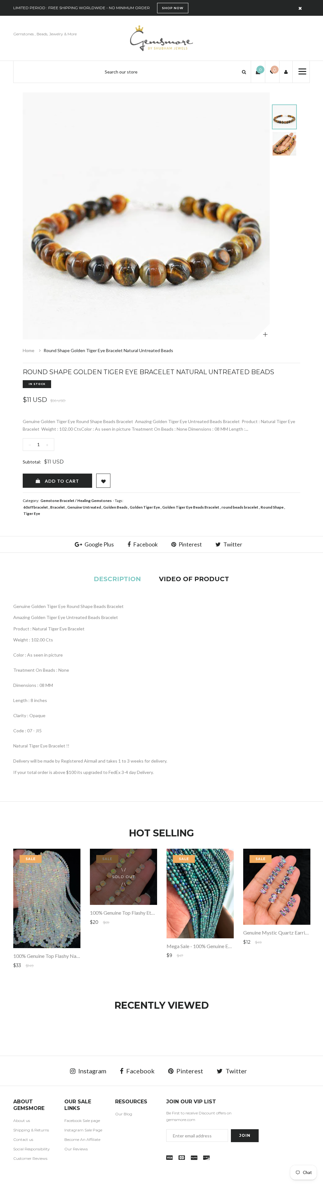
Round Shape (272, 507)
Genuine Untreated (84, 507)
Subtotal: (32, 461)
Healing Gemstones (94, 500)
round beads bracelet (239, 507)
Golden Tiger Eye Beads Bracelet (190, 507)
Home (28, 350)
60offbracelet (35, 507)
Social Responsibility (31, 1149)
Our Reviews (76, 1149)
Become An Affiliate (82, 1139)
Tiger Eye (31, 513)
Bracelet (57, 507)
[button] (244, 72)
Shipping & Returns (31, 1130)
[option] (146, 215)
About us (21, 1120)
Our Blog (123, 1114)
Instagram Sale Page (83, 1130)
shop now (172, 8)
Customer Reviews (30, 1158)
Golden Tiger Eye (145, 507)
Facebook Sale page (82, 1120)
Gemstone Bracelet (57, 500)
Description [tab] (117, 579)
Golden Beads (115, 507)
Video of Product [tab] (194, 579)
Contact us (23, 1139)
